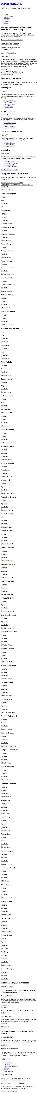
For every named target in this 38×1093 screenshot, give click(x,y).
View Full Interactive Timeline (9, 170)
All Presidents (8, 16)
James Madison (8, 106)
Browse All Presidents (7, 40)
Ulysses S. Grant (9, 146)
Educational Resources (11, 1066)
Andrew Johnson (9, 144)
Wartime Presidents (27, 184)
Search (21, 182)
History (6, 19)
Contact (6, 1069)
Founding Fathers (15, 184)
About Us (7, 1068)
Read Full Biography (7, 74)
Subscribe (21, 1083)
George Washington (10, 101)
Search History (18, 40)
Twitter (9, 1091)
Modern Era (4, 186)
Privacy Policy (8, 1071)
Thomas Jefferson (9, 104)
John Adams (8, 102)
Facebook (3, 1091)
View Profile (4, 203)
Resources (7, 21)
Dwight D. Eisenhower (11, 163)
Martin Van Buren (9, 126)
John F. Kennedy (9, 165)
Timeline (7, 18)
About (6, 23)
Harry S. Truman (9, 161)
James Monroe (8, 107)
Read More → (5, 1005)
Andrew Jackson (9, 124)
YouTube (14, 1091)
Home (6, 14)
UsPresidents (11, 3)
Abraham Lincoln (9, 143)
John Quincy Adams (10, 123)
